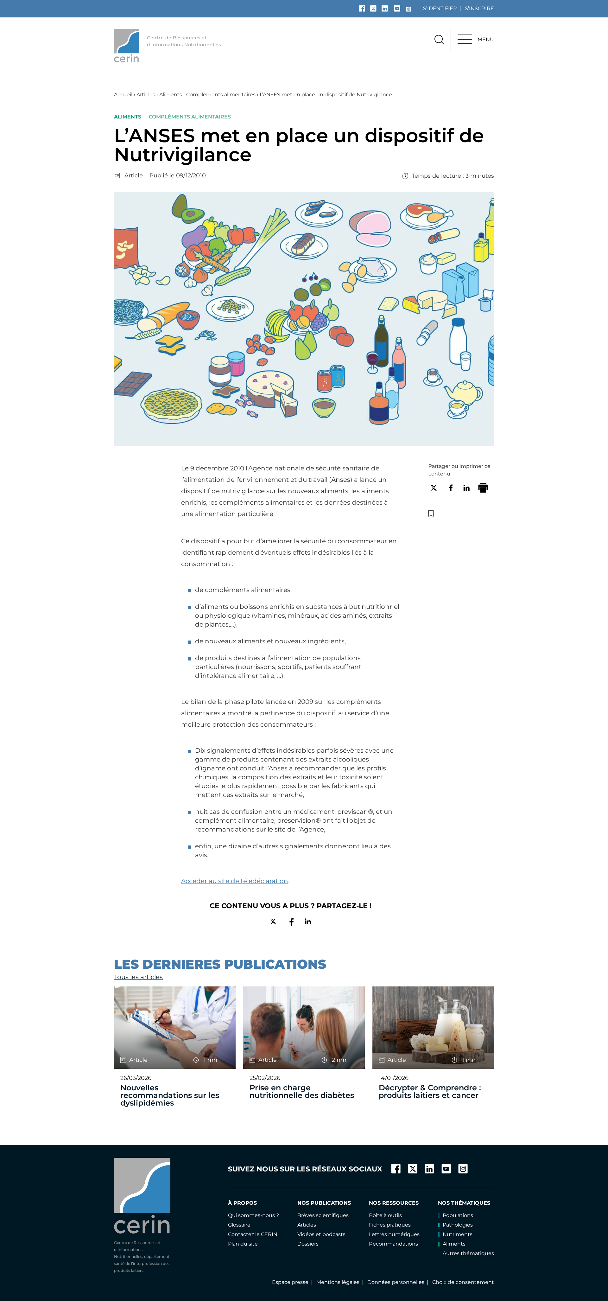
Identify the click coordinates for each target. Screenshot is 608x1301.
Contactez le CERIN (252, 1234)
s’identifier (440, 8)
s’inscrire (479, 8)
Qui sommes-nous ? (253, 1215)
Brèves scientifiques (323, 1215)
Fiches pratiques (390, 1225)
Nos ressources (394, 1203)
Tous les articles (138, 977)
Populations (458, 1215)
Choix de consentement (463, 1282)
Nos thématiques (464, 1203)
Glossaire (239, 1225)
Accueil (123, 95)
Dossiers (308, 1244)
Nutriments (457, 1234)
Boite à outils (385, 1215)
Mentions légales (337, 1282)
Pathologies (458, 1225)
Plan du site (243, 1244)
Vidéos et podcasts (321, 1234)
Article (133, 175)
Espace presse (290, 1282)
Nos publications (324, 1203)
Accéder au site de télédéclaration (234, 881)
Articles (145, 95)
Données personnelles (395, 1282)
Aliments (170, 95)
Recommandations (393, 1244)
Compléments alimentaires (221, 95)
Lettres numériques (394, 1234)
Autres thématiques (468, 1253)
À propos (242, 1203)
